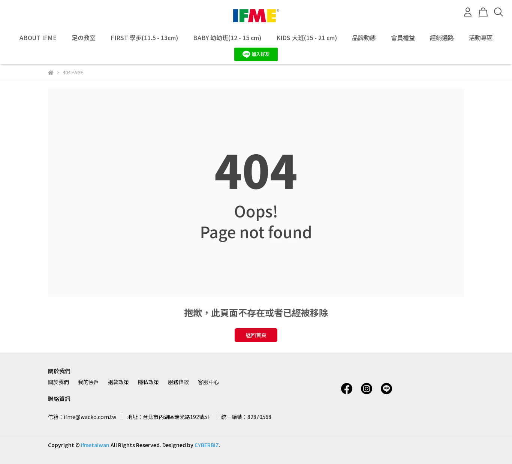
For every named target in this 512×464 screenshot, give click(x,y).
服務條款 (178, 382)
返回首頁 (256, 335)
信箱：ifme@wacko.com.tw (82, 416)
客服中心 (208, 382)
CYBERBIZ (207, 445)
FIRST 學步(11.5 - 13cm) (144, 37)
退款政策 (118, 382)
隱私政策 (148, 382)
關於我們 (58, 382)
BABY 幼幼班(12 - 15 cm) (227, 37)
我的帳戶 (88, 382)
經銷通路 (442, 37)
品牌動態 (364, 37)
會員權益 (403, 37)
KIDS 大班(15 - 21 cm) (306, 37)
